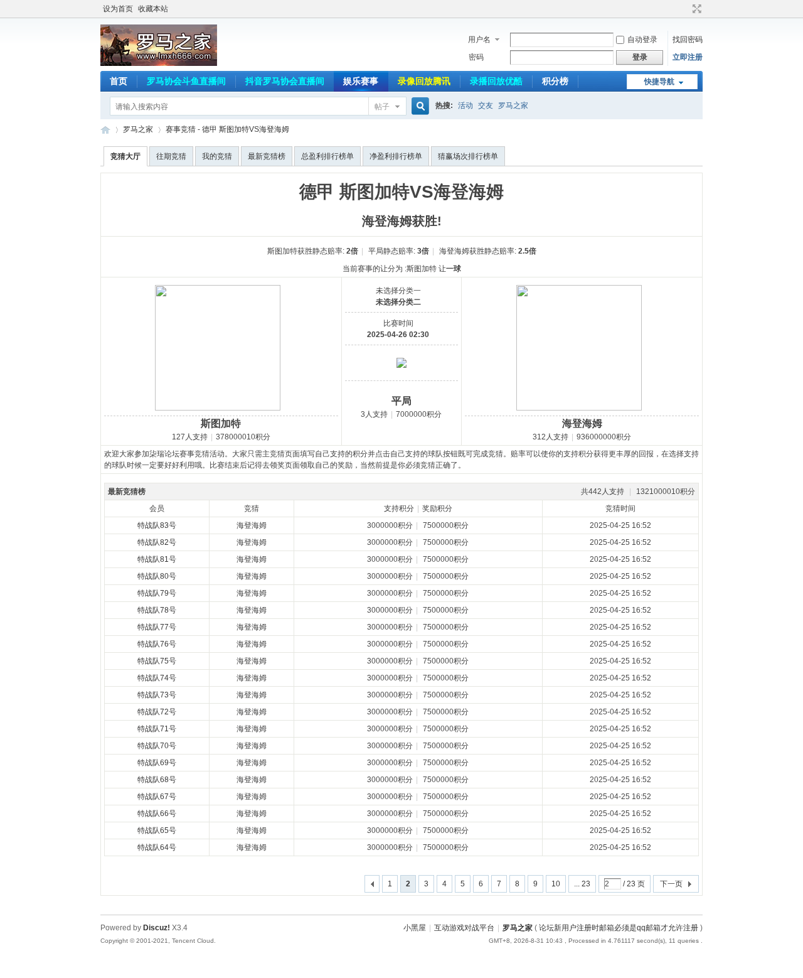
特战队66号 (156, 813)
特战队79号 (156, 593)
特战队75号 (156, 661)
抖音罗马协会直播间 (284, 81)
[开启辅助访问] (685, 8)
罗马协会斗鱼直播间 (186, 81)
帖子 (382, 106)
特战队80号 (156, 576)
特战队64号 (156, 847)
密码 (476, 57)
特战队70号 (156, 745)
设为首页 (118, 8)
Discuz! (156, 927)
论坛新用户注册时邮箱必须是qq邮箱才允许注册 (618, 927)
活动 (465, 105)
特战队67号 (156, 796)
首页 (118, 81)
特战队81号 (156, 559)
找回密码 (688, 39)
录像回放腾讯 (424, 81)
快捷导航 (659, 81)
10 (555, 883)
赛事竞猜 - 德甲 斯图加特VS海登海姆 (227, 129)
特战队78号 (156, 610)
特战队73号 (156, 695)
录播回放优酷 (496, 81)
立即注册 (688, 57)
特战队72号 (156, 711)
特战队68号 (156, 779)
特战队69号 (156, 762)
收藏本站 (153, 8)
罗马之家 (513, 105)
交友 (485, 105)
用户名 (479, 39)
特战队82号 (156, 542)
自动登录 (642, 39)
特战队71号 (156, 728)
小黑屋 (414, 927)
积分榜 (555, 81)
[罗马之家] (158, 63)
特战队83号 (156, 525)
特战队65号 (156, 830)
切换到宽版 (695, 8)
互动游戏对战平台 (464, 927)
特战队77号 (156, 627)
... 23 (582, 883)
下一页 (671, 883)
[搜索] (418, 106)
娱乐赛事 (360, 81)
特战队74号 (156, 678)
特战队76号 (156, 644)
